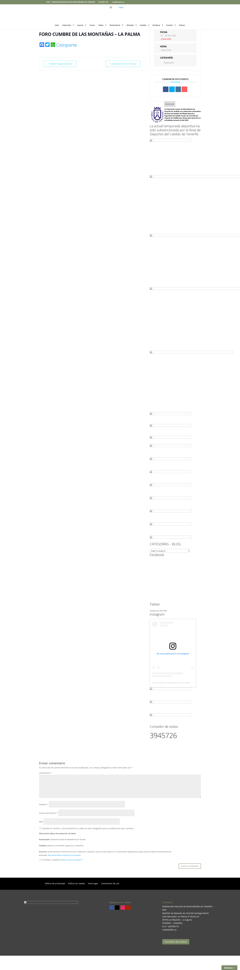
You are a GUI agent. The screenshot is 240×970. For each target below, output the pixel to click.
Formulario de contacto (176, 941)
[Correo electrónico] (184, 89)
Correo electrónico (48, 813)
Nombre (43, 804)
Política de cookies (76, 884)
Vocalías (143, 25)
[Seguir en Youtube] (128, 907)
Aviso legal (93, 884)
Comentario (45, 773)
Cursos (92, 25)
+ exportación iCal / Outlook (123, 63)
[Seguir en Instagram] (123, 907)
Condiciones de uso (110, 884)
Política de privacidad (71, 859)
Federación (169, 62)
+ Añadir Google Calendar (60, 63)
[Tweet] (172, 89)
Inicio (57, 25)
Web (41, 821)
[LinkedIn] (178, 89)
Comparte (66, 45)
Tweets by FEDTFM (158, 610)
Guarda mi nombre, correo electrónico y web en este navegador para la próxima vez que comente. (88, 828)
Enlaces (182, 25)
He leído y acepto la (62, 859)
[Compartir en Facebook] (165, 89)
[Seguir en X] (117, 907)
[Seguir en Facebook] (111, 907)
